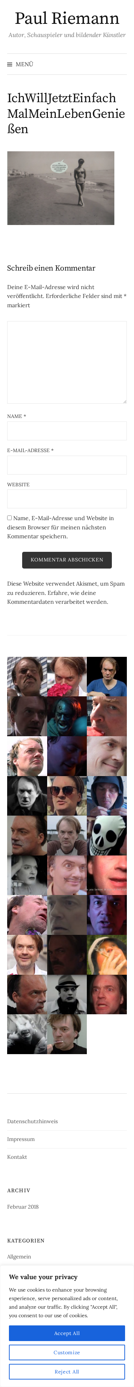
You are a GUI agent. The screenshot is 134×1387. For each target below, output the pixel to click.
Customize (67, 1352)
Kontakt (17, 1156)
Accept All (67, 1333)
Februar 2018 (23, 1206)
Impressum (21, 1139)
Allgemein (19, 1256)
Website (18, 484)
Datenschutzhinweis (32, 1121)
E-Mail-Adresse (30, 450)
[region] (67, 1326)
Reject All (67, 1371)
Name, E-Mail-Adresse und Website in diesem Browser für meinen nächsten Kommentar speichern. (60, 527)
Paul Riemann (67, 19)
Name (16, 416)
